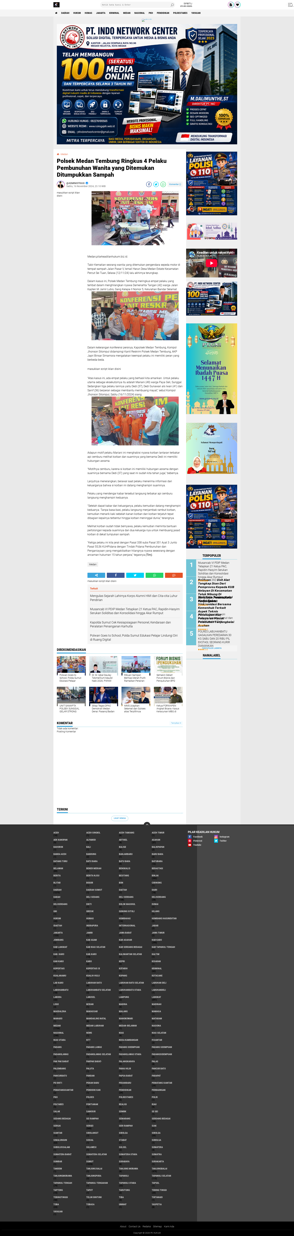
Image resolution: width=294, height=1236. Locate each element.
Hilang (155, 911)
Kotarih (123, 968)
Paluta (90, 1068)
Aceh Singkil (93, 832)
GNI (55, 911)
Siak (154, 1125)
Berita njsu (92, 875)
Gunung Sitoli (127, 911)
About (123, 1226)
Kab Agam (91, 939)
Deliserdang (159, 897)
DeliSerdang (60, 904)
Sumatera (157, 1147)
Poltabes (58, 1104)
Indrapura (92, 925)
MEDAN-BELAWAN (128, 1025)
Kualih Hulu (93, 975)
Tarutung (124, 1190)
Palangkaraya (127, 1061)
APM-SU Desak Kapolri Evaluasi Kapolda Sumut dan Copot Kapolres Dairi (215, 618)
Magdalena (59, 1011)
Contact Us (134, 1226)
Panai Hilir (125, 1068)
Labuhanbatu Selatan (98, 990)
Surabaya (124, 1161)
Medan (126, 13)
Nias (121, 1032)
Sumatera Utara (128, 1154)
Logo (56, 1004)
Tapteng (58, 1190)
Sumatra (157, 1154)
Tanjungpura (93, 1175)
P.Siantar (157, 1040)
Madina (123, 1004)
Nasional (139, 13)
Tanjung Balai (94, 1168)
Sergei (89, 1125)
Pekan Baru (92, 1082)
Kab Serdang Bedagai (130, 947)
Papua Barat (126, 1075)
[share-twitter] (156, 184)
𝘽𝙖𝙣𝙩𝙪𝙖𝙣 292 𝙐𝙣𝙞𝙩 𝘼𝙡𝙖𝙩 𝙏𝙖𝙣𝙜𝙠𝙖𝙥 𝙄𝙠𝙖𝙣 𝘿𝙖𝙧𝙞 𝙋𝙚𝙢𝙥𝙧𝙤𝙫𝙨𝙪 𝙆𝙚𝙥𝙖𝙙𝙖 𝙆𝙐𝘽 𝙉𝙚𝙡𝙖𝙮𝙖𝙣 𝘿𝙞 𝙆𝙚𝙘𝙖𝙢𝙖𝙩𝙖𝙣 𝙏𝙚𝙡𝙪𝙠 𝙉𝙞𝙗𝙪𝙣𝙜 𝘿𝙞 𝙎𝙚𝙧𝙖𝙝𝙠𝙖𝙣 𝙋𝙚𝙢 (216, 590)
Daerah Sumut (94, 889)
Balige (122, 847)
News (89, 1032)
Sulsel (123, 1147)
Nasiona (156, 1025)
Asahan (156, 839)
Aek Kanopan (60, 839)
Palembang (59, 1068)
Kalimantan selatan (130, 954)
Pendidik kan (93, 1090)
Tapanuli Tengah (62, 1183)
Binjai (155, 875)
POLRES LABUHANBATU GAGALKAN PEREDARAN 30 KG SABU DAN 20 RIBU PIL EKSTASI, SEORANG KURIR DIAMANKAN (214, 638)
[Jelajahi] (290, 5)
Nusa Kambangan (128, 1040)
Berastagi (157, 868)
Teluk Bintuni (94, 1197)
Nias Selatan (159, 1032)
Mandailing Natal (96, 1018)
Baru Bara (157, 854)
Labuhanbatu (60, 990)
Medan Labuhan (95, 1025)
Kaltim (155, 954)
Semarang (124, 1118)
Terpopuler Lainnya (212, 648)
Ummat (123, 1204)
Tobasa (90, 1204)
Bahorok (58, 847)
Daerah (65, 13)
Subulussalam (61, 1147)
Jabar (155, 925)
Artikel (123, 839)
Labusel (90, 997)
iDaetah (57, 925)
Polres (90, 1097)
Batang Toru (60, 861)
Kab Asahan (125, 939)
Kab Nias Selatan (95, 947)
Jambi (89, 932)
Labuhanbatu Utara (130, 990)
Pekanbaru (125, 1082)
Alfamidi (91, 839)
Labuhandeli (159, 990)
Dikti (89, 904)
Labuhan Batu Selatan (131, 982)
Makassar (92, 1011)
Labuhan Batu (94, 982)
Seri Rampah (126, 1125)
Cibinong (157, 882)
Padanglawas (61, 1054)
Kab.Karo (91, 954)
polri (155, 1097)
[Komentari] (174, 575)
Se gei (155, 1111)
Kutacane (157, 975)
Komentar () (175, 184)
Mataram (157, 1018)
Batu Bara (124, 861)
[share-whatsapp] (163, 184)
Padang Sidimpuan (162, 1047)
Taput (89, 1190)
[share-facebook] (149, 184)
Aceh (56, 832)
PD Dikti (57, 1082)
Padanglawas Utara (130, 1054)
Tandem (57, 1168)
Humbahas (125, 918)
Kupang (123, 975)
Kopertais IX (93, 968)
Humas (88, 13)
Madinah (156, 1004)
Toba (56, 1204)
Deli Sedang (92, 897)
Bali (88, 847)
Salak (56, 1111)
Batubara (157, 861)
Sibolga (156, 1132)
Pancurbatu (60, 1075)
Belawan (58, 868)
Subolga (156, 1140)
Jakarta (100, 13)
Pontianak (92, 1104)
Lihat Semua (120, 818)
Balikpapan (158, 847)
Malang (123, 1011)
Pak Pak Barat (61, 1061)
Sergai (57, 1125)
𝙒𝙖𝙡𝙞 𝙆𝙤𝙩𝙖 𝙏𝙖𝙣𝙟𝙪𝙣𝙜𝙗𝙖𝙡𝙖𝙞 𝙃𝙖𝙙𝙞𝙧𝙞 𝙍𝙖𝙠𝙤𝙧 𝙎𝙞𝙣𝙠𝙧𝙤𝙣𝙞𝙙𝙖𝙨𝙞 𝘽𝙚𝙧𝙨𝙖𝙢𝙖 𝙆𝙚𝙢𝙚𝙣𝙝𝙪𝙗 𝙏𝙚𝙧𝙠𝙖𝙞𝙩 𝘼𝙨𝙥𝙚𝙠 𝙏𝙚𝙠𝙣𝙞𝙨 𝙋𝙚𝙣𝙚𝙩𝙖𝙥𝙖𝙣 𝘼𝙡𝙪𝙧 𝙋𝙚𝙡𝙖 (216, 611)
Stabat (123, 1140)
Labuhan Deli (159, 982)
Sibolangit (92, 1132)
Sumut (90, 1161)
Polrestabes (180, 13)
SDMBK (122, 1111)
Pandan (90, 1075)
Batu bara (91, 861)
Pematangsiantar (63, 1090)
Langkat (156, 997)
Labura (57, 997)
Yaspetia (157, 1204)
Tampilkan (175, 723)
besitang (124, 875)
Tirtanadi (157, 1197)
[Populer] (237, 4)
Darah (56, 897)
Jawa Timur (158, 932)
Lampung (124, 997)
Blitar (57, 882)
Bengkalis (124, 868)
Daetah (123, 889)
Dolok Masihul (127, 904)
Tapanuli (124, 1175)
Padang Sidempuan (129, 1047)
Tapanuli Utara (127, 1183)
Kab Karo (157, 939)
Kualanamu (59, 975)
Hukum (77, 13)
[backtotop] (147, 825)
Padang (57, 1047)
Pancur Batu (159, 1068)
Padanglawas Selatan (98, 1054)
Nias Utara (59, 1040)
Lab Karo (58, 982)
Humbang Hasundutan (164, 918)
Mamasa (156, 1011)
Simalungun (60, 1140)
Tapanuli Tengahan (97, 1183)
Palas (155, 1061)
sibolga (123, 1132)
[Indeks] (231, 4)
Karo (89, 961)
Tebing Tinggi (159, 1190)
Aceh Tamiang (126, 832)
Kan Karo (58, 961)
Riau (154, 1104)
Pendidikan (163, 13)
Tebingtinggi (60, 1197)
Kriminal (114, 13)
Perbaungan (159, 1090)
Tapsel (155, 1183)
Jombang (58, 939)
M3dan (90, 1004)
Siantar (57, 1132)
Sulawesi (91, 1147)
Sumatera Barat (62, 1154)
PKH (151, 13)
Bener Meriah (93, 868)
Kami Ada (169, 1226)
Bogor (89, 882)
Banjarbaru (126, 854)
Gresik (90, 911)
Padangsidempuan (162, 1054)
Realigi (123, 1104)
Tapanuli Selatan (161, 1175)
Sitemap (157, 1226)
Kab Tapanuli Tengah (163, 947)
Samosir (91, 1111)
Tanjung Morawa (128, 1168)
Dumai (155, 904)
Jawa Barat (125, 932)
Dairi (154, 889)
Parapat (156, 1075)
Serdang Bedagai (161, 1118)
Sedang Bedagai (62, 1118)
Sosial (90, 1140)
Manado (57, 1018)
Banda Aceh (59, 854)
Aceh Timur (158, 832)
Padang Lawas (94, 1047)
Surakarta (158, 1161)
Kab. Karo (58, 954)
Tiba (121, 1197)
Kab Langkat (60, 947)
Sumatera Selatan (96, 1154)
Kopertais (59, 968)
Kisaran (156, 961)
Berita (57, 875)
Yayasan (196, 13)
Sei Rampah (92, 1118)
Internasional (127, 925)
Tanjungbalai (159, 1168)
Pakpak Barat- (94, 1061)
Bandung (91, 854)
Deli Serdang (126, 897)
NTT (88, 1040)
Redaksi (147, 1226)
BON (121, 882)
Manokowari (126, 1018)
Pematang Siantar (162, 1082)
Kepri (122, 961)
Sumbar (57, 1161)
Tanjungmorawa (62, 1175)
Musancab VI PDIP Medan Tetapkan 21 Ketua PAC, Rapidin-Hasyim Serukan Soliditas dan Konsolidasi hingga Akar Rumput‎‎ (213, 570)
